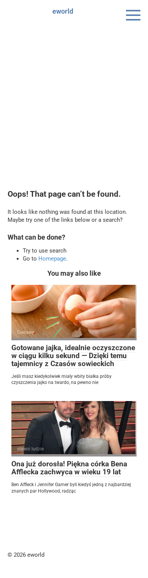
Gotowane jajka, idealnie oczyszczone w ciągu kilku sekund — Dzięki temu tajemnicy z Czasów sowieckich (73, 355)
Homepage (52, 258)
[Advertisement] (74, 101)
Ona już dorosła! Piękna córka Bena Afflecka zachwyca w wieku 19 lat (69, 468)
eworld (62, 11)
